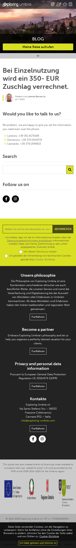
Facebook (6, 198)
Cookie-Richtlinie (45, 259)
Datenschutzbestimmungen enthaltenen (29, 240)
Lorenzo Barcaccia (36, 96)
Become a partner (38, 329)
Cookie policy (59, 522)
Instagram (15, 198)
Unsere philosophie (38, 275)
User (58, 4)
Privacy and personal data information (38, 366)
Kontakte (38, 398)
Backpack (70, 4)
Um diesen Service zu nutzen (40, 251)
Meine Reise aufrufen (38, 47)
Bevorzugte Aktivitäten (65, 4)
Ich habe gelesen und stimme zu (38, 542)
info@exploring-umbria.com (38, 420)
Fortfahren (38, 316)
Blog (38, 38)
